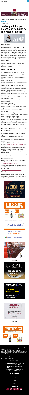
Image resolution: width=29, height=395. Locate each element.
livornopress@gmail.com (16, 367)
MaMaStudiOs (16, 360)
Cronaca (6, 18)
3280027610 (17, 364)
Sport (14, 380)
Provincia (15, 383)
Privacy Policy (4, 358)
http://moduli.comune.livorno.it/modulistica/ (11, 170)
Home (2, 18)
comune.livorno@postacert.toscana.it (15, 144)
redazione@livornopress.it (16, 366)
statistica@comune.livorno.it (11, 178)
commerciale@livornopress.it (16, 369)
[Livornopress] (14, 6)
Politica (14, 379)
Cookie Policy (11, 358)
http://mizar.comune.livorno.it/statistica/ (10, 163)
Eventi (14, 382)
